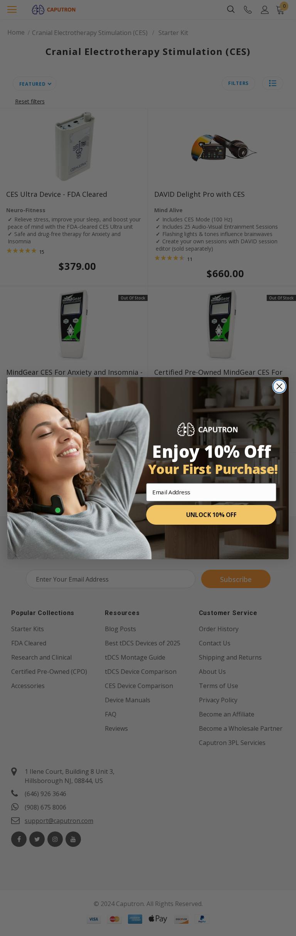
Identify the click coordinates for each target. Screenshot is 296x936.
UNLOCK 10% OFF (211, 514)
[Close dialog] (279, 386)
